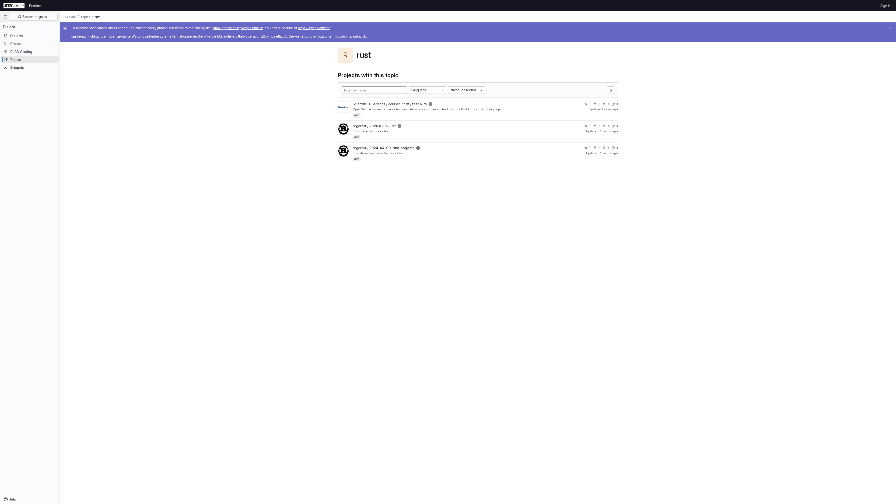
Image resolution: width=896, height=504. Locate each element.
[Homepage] (14, 5)
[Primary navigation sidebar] (5, 17)
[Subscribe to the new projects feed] (610, 90)
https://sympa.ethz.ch (314, 28)
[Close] (890, 28)
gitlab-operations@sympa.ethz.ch (237, 28)
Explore (35, 6)
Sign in (885, 6)
